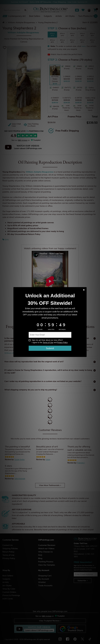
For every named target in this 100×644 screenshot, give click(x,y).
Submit (50, 348)
